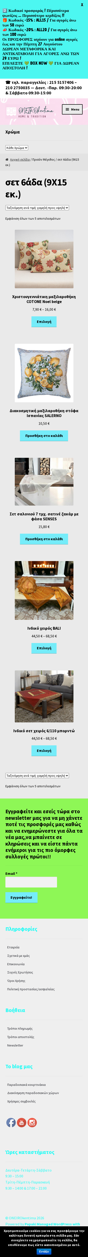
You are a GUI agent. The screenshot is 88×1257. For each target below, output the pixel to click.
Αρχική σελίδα (20, 159)
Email (11, 873)
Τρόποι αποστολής (20, 1037)
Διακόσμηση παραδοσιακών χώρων (33, 1093)
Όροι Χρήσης (16, 981)
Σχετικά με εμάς (18, 956)
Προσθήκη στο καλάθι (44, 435)
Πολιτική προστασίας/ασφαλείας (31, 989)
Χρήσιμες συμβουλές (21, 1101)
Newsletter (15, 1045)
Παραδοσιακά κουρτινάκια (26, 1085)
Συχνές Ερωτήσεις (20, 972)
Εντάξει (44, 1251)
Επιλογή (44, 321)
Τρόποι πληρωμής (20, 1028)
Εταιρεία (13, 947)
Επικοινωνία (16, 964)
